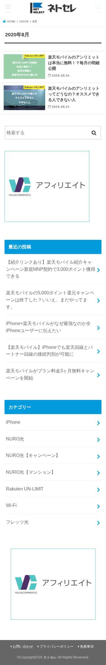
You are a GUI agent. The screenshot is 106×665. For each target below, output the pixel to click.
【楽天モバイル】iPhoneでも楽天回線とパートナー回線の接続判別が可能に (49, 351)
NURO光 (15, 438)
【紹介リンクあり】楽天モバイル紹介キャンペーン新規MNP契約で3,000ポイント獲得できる (50, 268)
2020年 (24, 21)
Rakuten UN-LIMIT (25, 488)
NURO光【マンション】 (31, 472)
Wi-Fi (11, 505)
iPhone (13, 422)
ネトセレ (50, 657)
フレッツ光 (17, 522)
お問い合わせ (23, 646)
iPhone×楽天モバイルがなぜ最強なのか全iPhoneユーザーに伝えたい (48, 327)
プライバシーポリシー (56, 646)
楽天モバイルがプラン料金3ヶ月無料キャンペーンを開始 (50, 374)
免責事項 (87, 646)
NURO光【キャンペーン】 (33, 455)
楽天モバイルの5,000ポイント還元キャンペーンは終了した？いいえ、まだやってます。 (50, 299)
